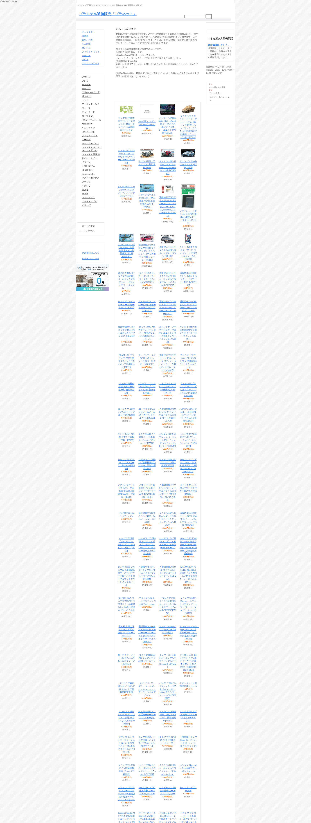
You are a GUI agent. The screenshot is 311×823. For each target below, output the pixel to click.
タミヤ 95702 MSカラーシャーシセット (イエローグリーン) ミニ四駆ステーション (126, 124)
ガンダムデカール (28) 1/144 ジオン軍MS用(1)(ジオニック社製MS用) (189, 632)
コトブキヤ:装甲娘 (91, 170)
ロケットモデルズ (90, 158)
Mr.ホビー (86, 104)
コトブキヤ (87, 127)
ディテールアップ (90, 68)
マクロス (86, 59)
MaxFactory (87, 135)
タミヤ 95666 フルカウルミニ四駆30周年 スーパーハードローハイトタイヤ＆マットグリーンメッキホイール (126, 576)
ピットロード (88, 122)
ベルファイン (88, 140)
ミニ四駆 (86, 46)
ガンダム (86, 50)
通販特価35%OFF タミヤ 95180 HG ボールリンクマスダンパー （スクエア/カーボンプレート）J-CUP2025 (167, 206)
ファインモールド (90, 113)
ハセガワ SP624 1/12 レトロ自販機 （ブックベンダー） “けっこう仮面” (188, 415)
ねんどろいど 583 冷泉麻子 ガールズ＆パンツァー (147, 790)
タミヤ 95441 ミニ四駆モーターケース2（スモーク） (147, 714)
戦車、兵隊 (87, 41)
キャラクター (88, 32)
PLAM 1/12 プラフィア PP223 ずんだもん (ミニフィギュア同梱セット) (188, 389)
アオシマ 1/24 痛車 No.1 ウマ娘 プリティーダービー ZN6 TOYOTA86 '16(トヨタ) (147, 490)
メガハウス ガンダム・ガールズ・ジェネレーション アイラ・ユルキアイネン (147, 689)
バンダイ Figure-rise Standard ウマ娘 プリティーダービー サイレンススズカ (188, 332)
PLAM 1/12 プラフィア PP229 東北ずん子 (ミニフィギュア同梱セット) (126, 361)
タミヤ (85, 109)
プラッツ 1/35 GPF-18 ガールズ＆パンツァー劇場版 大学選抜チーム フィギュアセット (126, 793)
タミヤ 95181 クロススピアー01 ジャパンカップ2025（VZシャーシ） (188, 253)
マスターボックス (90, 196)
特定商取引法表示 (89, 235)
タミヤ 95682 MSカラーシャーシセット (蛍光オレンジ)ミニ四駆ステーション (147, 332)
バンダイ (86, 91)
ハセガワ (86, 95)
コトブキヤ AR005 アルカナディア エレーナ (126, 412)
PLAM (85, 214)
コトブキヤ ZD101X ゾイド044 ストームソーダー (167, 740)
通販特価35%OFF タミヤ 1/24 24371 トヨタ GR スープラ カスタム (126, 332)
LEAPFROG (87, 188)
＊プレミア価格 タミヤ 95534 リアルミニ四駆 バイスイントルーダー (126, 717)
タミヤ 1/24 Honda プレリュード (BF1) (188, 164)
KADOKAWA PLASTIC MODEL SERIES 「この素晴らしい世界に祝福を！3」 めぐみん (126, 604)
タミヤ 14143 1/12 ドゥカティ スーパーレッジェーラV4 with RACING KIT (167, 167)
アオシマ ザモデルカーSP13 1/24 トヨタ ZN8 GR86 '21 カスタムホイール (188, 361)
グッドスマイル (89, 223)
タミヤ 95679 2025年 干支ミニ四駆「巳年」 (126, 437)
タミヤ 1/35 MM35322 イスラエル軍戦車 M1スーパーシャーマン (126, 164)
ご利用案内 (155, 17)
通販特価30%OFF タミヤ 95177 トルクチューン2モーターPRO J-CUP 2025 (188, 279)
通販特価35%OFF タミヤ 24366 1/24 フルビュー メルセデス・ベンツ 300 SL (188, 519)
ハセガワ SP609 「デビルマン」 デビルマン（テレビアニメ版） (126, 544)
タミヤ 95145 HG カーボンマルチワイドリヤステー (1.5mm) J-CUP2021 (167, 661)
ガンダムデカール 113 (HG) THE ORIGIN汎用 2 (167, 629)
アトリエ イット (90, 149)
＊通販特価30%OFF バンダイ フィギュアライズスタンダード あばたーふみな (167, 415)
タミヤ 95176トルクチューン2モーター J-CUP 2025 (126, 304)
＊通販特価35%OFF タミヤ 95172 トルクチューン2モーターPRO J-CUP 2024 (147, 573)
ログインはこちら (90, 281)
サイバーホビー (89, 174)
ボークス (86, 153)
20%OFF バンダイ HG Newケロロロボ (147, 124)
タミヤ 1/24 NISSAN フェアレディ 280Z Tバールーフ (147, 658)
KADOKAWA (88, 183)
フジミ (85, 86)
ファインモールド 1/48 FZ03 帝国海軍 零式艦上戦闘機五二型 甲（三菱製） (126, 250)
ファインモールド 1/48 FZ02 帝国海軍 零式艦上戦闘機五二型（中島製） (126, 490)
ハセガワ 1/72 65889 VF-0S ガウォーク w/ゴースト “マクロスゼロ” (188, 440)
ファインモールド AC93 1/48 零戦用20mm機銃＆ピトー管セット (188, 217)
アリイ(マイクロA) (91, 100)
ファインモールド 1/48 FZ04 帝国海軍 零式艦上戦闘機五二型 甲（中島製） (147, 200)
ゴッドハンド (88, 144)
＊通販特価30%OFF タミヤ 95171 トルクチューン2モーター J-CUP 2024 (167, 573)
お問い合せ (169, 17)
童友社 (85, 210)
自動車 (85, 37)
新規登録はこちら (90, 275)
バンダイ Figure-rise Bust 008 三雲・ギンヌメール (188, 768)
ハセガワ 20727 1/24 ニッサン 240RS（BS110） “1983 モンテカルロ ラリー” (188, 465)
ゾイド (85, 64)
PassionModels (88, 192)
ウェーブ (86, 118)
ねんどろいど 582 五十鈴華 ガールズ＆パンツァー (167, 790)
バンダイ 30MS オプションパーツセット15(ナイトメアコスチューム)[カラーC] (167, 440)
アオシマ (86, 82)
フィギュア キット (91, 55)
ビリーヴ (86, 228)
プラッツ (86, 201)
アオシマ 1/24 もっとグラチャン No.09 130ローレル (147, 601)
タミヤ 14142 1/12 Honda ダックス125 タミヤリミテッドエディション (167, 519)
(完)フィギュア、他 (91, 131)
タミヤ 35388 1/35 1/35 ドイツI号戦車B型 (167, 462)
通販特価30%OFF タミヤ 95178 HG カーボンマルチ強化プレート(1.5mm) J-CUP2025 (167, 279)
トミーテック (88, 219)
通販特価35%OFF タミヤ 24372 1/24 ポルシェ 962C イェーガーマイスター (167, 307)
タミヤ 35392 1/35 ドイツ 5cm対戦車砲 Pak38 (147, 164)
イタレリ (86, 205)
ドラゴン (86, 179)
